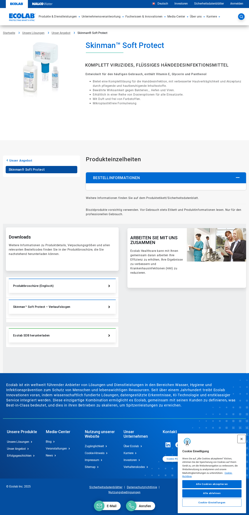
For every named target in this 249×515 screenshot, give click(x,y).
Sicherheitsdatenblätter (209, 3)
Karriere (128, 453)
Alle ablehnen (212, 493)
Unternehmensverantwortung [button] (101, 16)
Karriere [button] (212, 16)
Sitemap (90, 467)
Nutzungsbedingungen (124, 492)
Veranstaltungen (56, 448)
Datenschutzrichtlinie (142, 487)
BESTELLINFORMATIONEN (116, 178)
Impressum (92, 460)
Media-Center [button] (176, 16)
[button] (79, 16)
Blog (49, 441)
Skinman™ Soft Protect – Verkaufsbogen (41, 307)
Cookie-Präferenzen (177, 459)
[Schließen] (242, 439)
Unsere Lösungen (33, 33)
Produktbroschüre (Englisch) (33, 286)
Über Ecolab (131, 446)
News (49, 455)
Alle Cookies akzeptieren (212, 484)
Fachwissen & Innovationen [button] (144, 16)
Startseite (9, 33)
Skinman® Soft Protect (27, 169)
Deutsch (162, 3)
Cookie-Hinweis (94, 453)
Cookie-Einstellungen (211, 502)
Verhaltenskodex (134, 467)
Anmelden (236, 3)
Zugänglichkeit (94, 446)
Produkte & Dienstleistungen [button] (58, 16)
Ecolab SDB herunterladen (31, 335)
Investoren (181, 3)
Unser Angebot (61, 33)
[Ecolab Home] (22, 17)
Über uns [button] (196, 16)
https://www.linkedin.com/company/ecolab (168, 444)
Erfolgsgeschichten (19, 455)
